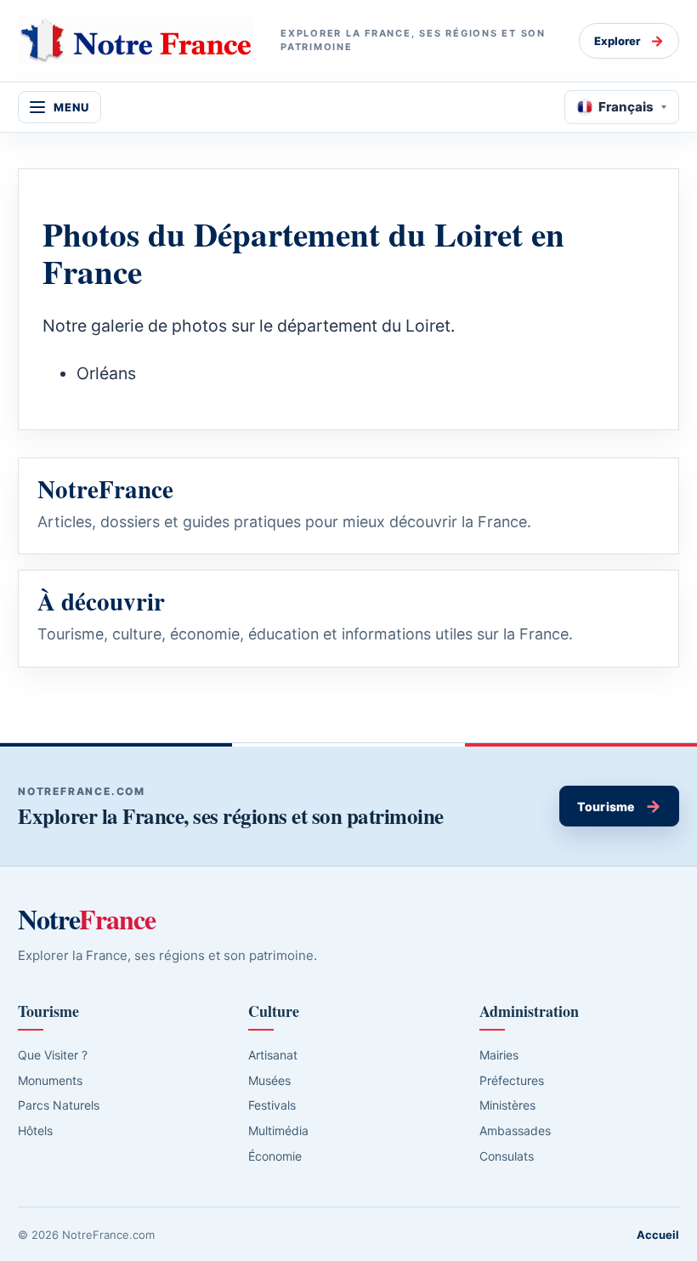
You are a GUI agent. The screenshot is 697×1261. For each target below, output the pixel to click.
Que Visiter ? (53, 1055)
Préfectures (511, 1080)
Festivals (272, 1105)
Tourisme (619, 806)
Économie (275, 1156)
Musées (269, 1080)
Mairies (498, 1055)
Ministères (507, 1105)
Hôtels (35, 1130)
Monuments (50, 1080)
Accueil (658, 1234)
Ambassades (515, 1130)
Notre (87, 919)
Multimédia (278, 1130)
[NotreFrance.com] (135, 41)
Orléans (106, 373)
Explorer (629, 40)
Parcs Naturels (58, 1105)
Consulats (506, 1156)
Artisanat (273, 1055)
